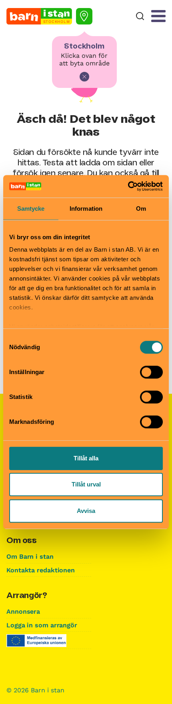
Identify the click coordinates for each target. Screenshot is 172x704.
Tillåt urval (86, 484)
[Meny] (158, 16)
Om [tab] (141, 208)
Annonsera (23, 611)
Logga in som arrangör (41, 625)
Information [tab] (86, 208)
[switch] (151, 372)
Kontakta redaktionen (40, 570)
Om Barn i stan (30, 556)
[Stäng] (84, 76)
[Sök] (140, 16)
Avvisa (86, 510)
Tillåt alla (86, 458)
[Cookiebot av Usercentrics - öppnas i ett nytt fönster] (128, 186)
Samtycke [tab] (31, 208)
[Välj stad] (84, 16)
